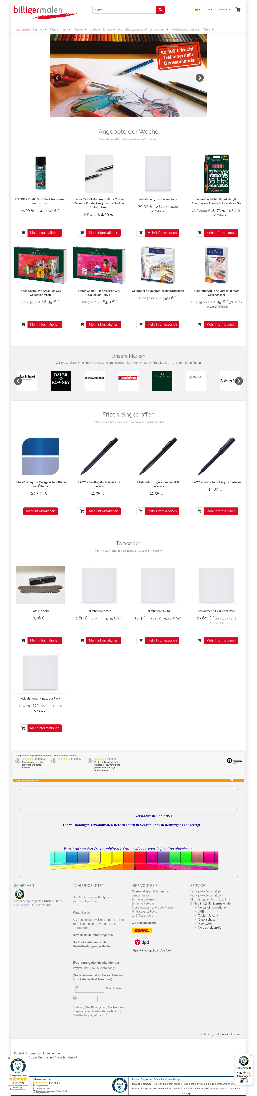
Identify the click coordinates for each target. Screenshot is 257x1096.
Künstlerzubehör (131, 29)
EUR (208, 9)
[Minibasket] (238, 9)
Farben (39, 29)
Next (200, 78)
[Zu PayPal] (85, 998)
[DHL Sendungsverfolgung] (145, 930)
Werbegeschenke (186, 29)
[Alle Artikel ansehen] (27, 381)
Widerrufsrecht (208, 915)
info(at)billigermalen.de (215, 903)
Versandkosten (230, 1034)
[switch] (244, 1080)
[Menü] (250, 1056)
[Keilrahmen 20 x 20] (99, 585)
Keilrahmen (59, 29)
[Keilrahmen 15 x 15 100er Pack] (40, 673)
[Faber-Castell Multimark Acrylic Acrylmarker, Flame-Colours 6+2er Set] (216, 174)
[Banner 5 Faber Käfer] (128, 75)
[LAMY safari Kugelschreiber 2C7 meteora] (99, 456)
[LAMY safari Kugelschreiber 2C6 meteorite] (158, 456)
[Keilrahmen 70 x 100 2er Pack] (158, 174)
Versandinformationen (212, 907)
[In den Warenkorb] (23, 233)
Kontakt (19, 1053)
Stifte (94, 29)
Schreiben (158, 29)
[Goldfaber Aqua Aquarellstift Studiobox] (158, 265)
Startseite (23, 29)
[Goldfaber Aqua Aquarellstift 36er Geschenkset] (216, 265)
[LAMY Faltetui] (40, 585)
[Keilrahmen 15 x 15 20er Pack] (216, 585)
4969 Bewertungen (25, 780)
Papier (79, 29)
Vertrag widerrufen (210, 927)
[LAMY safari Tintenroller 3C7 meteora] (217, 456)
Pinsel (108, 29)
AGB (201, 911)
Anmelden (223, 9)
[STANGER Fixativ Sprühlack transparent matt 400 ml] (40, 174)
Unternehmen (52, 1053)
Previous (57, 78)
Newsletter (205, 923)
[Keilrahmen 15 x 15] (158, 585)
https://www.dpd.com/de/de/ (151, 950)
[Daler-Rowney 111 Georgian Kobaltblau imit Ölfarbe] (40, 456)
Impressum (33, 1053)
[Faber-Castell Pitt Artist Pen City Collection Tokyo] (99, 265)
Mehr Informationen (44, 233)
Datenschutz (206, 919)
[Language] (197, 10)
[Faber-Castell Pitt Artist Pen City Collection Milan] (40, 265)
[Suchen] (160, 10)
